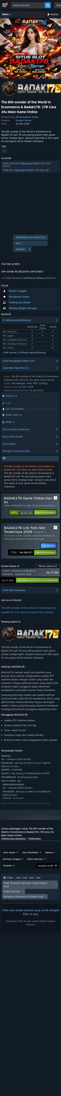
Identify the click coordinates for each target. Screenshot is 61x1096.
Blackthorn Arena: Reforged (29, 538)
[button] (7, 14)
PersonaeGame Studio (27, 117)
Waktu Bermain (35, 859)
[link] (21, 512)
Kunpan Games (23, 120)
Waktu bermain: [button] (12, 891)
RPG (35, 383)
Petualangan (18, 383)
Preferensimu (34, 838)
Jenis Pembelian (30, 852)
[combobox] (28, 5)
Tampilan (7, 865)
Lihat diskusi (9, 443)
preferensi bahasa (34, 277)
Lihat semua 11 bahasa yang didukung (24, 352)
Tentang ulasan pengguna (13, 838)
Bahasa (49, 852)
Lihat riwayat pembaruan (15, 429)
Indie (29, 383)
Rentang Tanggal (11, 859)
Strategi (43, 383)
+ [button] (4, 151)
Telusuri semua (47, 566)
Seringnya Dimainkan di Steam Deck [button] (23, 896)
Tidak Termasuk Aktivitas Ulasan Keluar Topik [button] (25, 885)
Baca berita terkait (12, 436)
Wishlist (54, 14)
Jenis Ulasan (9, 852)
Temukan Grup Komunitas (16, 451)
